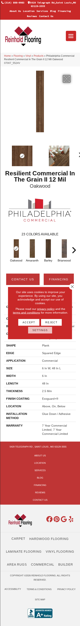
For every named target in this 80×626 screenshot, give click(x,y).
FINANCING (59, 279)
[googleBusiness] (64, 519)
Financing (64, 11)
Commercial (42, 564)
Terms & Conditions (39, 589)
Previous (6, 248)
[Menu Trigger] (71, 36)
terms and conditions (26, 312)
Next (74, 248)
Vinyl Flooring (60, 551)
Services (42, 11)
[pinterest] (57, 519)
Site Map (40, 599)
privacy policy (46, 309)
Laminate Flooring (24, 551)
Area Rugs (17, 564)
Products (38, 55)
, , (38, 446)
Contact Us (46, 16)
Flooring (18, 55)
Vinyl (28, 55)
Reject (51, 322)
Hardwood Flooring (49, 539)
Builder (65, 564)
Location (28, 11)
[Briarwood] (64, 248)
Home (7, 55)
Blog (53, 11)
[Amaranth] (32, 248)
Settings (40, 330)
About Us (15, 11)
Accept (29, 322)
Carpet (18, 538)
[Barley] (48, 248)
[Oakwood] (16, 248)
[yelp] (71, 519)
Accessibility (13, 589)
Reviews (32, 16)
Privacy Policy (66, 589)
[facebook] (50, 519)
